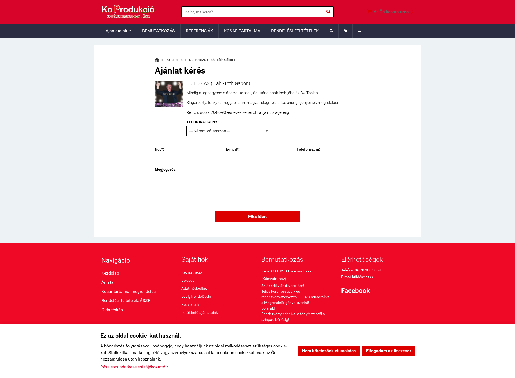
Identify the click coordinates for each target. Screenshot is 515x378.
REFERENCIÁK (199, 30)
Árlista (107, 282)
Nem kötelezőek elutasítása (329, 350)
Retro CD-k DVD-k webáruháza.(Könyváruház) (287, 275)
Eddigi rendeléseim (196, 296)
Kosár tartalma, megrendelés (128, 291)
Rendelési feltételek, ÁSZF (125, 300)
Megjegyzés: (165, 169)
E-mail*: (233, 149)
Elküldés (257, 216)
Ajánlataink (118, 30)
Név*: (159, 149)
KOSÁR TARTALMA (242, 30)
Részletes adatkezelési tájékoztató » (134, 366)
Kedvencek (190, 304)
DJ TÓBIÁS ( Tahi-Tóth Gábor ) (212, 60)
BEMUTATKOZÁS (158, 30)
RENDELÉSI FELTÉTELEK (295, 30)
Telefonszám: (308, 149)
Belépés (187, 280)
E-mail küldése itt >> (357, 277)
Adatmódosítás (194, 288)
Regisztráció (191, 272)
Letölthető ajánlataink (199, 312)
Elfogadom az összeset (388, 350)
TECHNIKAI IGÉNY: (202, 122)
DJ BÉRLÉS (174, 60)
